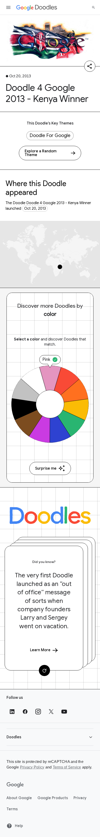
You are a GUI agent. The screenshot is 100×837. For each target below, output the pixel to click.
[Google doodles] (37, 7)
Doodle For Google (50, 135)
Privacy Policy (32, 767)
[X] (51, 711)
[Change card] (44, 670)
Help (18, 826)
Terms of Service (67, 767)
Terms (12, 809)
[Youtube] (64, 711)
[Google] (15, 785)
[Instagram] (38, 711)
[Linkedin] (12, 711)
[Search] (93, 7)
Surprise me (46, 468)
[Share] (89, 66)
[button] (50, 737)
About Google (19, 798)
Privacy (80, 798)
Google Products (52, 798)
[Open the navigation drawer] (8, 7)
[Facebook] (25, 711)
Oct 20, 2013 (35, 208)
